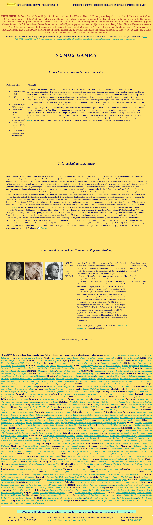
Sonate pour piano (63, 363)
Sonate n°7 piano (144, 492)
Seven (80, 404)
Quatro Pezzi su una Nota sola (77, 479)
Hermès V (135, 482)
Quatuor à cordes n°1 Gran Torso (61, 436)
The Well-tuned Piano (26, 500)
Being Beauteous (57, 425)
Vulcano (31, 477)
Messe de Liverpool (33, 425)
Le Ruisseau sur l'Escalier (56, 399)
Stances (32, 430)
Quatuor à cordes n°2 (81, 441)
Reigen (122, 373)
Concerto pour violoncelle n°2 (53, 492)
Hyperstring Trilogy (31, 446)
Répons (139, 381)
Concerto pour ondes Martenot (78, 430)
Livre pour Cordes (33, 381)
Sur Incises (69, 384)
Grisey (14, 207)
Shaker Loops (73, 358)
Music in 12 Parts (108, 410)
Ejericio (16, 461)
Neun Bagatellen (102, 389)
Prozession (98, 467)
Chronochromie (82, 451)
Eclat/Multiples (7, 381)
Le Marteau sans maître (44, 379)
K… (118, 446)
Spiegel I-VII (88, 389)
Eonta (57, 498)
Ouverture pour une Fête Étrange (49, 438)
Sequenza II (134, 366)
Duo (106, 479)
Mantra (59, 487)
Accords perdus (21, 420)
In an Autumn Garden (115, 490)
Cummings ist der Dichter (53, 381)
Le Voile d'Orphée (17, 425)
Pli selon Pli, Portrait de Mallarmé (135, 379)
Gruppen (132, 485)
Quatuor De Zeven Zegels (22, 412)
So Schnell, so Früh (116, 399)
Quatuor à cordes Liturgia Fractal (127, 467)
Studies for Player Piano (50, 456)
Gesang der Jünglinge (104, 485)
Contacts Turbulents (24, 498)
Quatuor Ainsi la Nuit (142, 402)
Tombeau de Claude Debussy (113, 459)
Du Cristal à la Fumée (109, 477)
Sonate (108, 438)
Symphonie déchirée (9, 410)
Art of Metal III (20, 477)
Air (44, 436)
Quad (8, 402)
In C (147, 472)
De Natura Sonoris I (143, 464)
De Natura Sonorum (61, 461)
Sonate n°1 (6, 412)
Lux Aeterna (57, 441)
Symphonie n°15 (63, 391)
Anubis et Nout (35, 420)
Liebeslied (72, 456)
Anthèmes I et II (50, 384)
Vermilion (5, 479)
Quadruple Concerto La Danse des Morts (107, 415)
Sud (108, 474)
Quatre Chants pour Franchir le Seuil (74, 420)
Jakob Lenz (102, 472)
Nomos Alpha (67, 498)
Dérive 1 (147, 381)
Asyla (137, 358)
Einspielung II (76, 459)
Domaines (20, 381)
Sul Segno (65, 448)
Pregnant (5, 430)
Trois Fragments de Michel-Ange (33, 376)
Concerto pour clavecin (93, 412)
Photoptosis (20, 503)
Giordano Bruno (44, 410)
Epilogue (138, 417)
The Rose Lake (99, 492)
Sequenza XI (113, 368)
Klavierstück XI (120, 485)
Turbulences (138, 446)
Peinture (139, 397)
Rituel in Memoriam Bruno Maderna (95, 381)
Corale (65, 368)
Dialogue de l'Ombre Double (23, 384)
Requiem (148, 397)
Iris (97, 448)
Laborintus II (145, 366)
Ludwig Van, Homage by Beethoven (30, 433)
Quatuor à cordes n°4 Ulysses (24, 417)
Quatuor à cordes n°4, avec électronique (85, 422)
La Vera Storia (75, 368)
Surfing (115, 373)
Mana (40, 371)
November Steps (27, 490)
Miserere (117, 412)
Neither (53, 407)
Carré (148, 485)
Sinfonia (27, 368)
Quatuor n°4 (146, 355)
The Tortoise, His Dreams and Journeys (52, 500)
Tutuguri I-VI (113, 472)
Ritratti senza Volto (143, 487)
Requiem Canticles (96, 487)
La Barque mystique (86, 454)
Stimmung (42, 487)
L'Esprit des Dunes (103, 454)
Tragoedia (98, 371)
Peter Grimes (89, 384)
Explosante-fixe (71, 381)
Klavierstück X (30, 487)
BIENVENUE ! (136, 520)
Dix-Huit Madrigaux (93, 407)
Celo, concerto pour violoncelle (25, 402)
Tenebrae (21, 428)
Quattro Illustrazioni (55, 479)
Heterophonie (130, 430)
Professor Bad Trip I (54, 477)
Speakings (121, 422)
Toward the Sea (143, 490)
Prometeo (13, 459)
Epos (130, 404)
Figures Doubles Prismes (108, 379)
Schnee (131, 355)
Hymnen (51, 487)
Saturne (80, 399)
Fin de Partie (22, 436)
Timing (52, 386)
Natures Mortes (120, 420)
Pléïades (141, 498)
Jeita (122, 363)
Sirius (66, 487)
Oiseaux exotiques (66, 451)
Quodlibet (87, 459)
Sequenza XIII (126, 368)
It (150, 363)
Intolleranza (83, 456)
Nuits (87, 498)
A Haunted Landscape (124, 394)
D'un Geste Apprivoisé (65, 386)
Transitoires (113, 417)
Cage (134, 205)
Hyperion (66, 446)
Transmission (143, 363)
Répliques (75, 448)
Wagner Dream (109, 422)
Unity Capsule (124, 407)
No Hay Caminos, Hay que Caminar (34, 459)
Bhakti (29, 422)
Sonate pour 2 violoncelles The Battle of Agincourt (68, 415)
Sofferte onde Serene (125, 456)
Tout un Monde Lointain (90, 402)
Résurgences (98, 404)
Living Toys (129, 358)
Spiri (42, 399)
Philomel (120, 360)
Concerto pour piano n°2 (82, 410)
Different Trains (73, 472)
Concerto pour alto (55, 482)
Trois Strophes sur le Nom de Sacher (116, 402)
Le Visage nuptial (102, 376)
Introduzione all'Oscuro (11, 485)
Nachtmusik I (63, 459)
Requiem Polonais (9, 467)
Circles (116, 366)
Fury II (13, 479)
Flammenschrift (8, 394)
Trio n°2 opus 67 (133, 389)
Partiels (66, 417)
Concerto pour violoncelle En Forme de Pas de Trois (118, 500)
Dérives (50, 417)
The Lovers (38, 363)
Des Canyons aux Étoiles (135, 451)
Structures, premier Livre (21, 379)
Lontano (67, 441)
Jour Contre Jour (99, 417)
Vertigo (59, 371)
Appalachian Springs (35, 394)
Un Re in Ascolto (89, 368)
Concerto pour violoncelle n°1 (31, 391)
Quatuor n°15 (77, 391)
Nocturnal (111, 495)
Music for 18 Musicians (55, 472)
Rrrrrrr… (58, 433)
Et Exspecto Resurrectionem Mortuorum (107, 451)
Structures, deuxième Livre (67, 379)
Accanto (79, 436)
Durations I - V (25, 407)
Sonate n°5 (67, 495)
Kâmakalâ (36, 404)
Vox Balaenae (80, 394)
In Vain (109, 420)
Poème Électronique (97, 495)
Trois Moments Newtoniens (94, 474)
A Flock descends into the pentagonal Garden (76, 490)
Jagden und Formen (128, 472)
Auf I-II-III (57, 360)
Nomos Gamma (97, 498)
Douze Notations (63, 376)
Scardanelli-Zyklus (110, 425)
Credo (29, 461)
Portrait (43, 228)
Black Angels (67, 394)
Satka (52, 371)
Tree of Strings (88, 373)
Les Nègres (68, 438)
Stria (113, 391)
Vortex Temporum (50, 420)
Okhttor (67, 371)
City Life (85, 472)
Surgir (87, 399)
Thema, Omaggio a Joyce (91, 366)
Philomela (24, 399)
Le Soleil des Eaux (134, 376)
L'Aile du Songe (126, 477)
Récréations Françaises (36, 467)
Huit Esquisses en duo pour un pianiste (127, 474)
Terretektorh (79, 498)
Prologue (75, 417)
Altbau (82, 467)
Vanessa (29, 363)
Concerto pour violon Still (28, 479)
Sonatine (75, 376)
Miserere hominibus (67, 428)
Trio (97, 373)
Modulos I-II (6, 461)
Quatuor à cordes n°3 (136, 384)
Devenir (104, 399)
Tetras (148, 498)
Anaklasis (78, 464)
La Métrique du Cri (142, 428)
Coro (46, 368)
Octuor (139, 420)
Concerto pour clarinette (82, 363)
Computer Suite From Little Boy (45, 474)
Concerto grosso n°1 (36, 482)
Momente (19, 487)
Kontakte (141, 485)
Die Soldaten (89, 500)
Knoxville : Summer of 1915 (13, 363)
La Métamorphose (81, 438)
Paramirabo (140, 495)
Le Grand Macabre (131, 441)
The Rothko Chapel (41, 407)
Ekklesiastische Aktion (35, 503)
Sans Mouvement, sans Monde (46, 454)
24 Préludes (131, 459)
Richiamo (137, 404)
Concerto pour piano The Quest (23, 472)
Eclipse (16, 490)
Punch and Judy (111, 371)
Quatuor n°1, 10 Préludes (116, 355)
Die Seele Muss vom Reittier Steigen (41, 428)
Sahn (46, 371)
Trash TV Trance (82, 477)
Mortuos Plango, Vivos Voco (13, 422)
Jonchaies (131, 498)
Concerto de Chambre (112, 441)
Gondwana (72, 454)
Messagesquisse (118, 381)
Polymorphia (128, 464)
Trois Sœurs (62, 404)
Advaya (64, 422)
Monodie (101, 420)
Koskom (78, 397)
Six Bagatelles (119, 438)
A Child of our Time (83, 492)
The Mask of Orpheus (60, 373)
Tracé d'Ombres (18, 366)
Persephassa (110, 498)
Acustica (9, 433)
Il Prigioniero (56, 397)
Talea (11, 420)
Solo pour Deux (126, 417)
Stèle (13, 436)
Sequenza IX (55, 368)
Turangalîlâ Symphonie (24, 451)
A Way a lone (130, 490)
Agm (24, 373)
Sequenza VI (17, 368)
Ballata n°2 (31, 410)
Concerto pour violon (107, 358)
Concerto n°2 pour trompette (104, 430)
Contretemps (89, 360)
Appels (32, 438)
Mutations (63, 474)
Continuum (96, 441)
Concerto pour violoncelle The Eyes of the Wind (109, 482)
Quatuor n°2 (109, 360)
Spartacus (94, 433)
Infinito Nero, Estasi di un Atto (35, 485)
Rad (76, 467)
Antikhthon (121, 498)
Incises (61, 384)
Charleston (6, 366)
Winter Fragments (119, 454)
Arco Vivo (104, 397)
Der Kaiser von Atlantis (126, 492)
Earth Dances (75, 373)
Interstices (116, 428)
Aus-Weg (131, 420)
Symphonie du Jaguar (18, 464)
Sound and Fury (107, 446)
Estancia (67, 410)
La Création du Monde (80, 461)
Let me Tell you (7, 358)
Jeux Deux (45, 446)
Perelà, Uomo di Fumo (48, 402)
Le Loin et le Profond (43, 360)
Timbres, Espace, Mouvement (13, 404)
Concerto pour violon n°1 (128, 410)
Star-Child (92, 394)
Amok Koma (69, 477)
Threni (85, 487)
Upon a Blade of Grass (124, 487)
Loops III (88, 428)
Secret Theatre (44, 373)
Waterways (100, 490)
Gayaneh (85, 433)
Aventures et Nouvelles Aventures (28, 441)
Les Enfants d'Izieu (91, 397)
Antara (53, 366)
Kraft (53, 443)
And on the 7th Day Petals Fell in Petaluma (116, 461)
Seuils (16, 397)
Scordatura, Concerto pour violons (59, 389)
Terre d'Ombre (134, 454)
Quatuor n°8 (50, 391)
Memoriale (5, 384)
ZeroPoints (72, 404)
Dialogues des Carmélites (21, 469)
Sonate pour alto (91, 391)
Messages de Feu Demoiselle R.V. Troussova (127, 433)
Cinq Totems (81, 482)
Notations (130, 381)
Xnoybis (100, 479)
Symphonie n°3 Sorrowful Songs (58, 412)
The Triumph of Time (127, 371)
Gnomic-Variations (106, 394)
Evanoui (93, 438)
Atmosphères (140, 438)
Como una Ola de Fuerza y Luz (103, 456)
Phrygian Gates (59, 358)
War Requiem (120, 384)
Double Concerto (91, 386)
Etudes (148, 441)
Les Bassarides (71, 425)
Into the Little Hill (65, 366)
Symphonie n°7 (85, 425)
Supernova (132, 391)
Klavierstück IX (7, 487)
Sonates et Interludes (10, 386)
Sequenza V (6, 368)
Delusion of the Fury (143, 461)
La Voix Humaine (55, 469)
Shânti (45, 404)
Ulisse (65, 397)
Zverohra (47, 448)
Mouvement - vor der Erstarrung (123, 436)
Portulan (22, 456)
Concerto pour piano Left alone (28, 358)
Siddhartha (129, 495)
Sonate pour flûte (39, 469)
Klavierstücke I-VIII (85, 485)
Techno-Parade (145, 391)
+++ (145, 37)
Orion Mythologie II (75, 407)
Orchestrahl (21, 360)
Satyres (141, 459)
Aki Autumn (51, 490)
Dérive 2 (39, 384)
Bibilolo (29, 454)
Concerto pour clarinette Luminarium (27, 448)
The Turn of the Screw (105, 384)
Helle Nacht (14, 399)
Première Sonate (87, 376)
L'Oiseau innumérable (38, 464)
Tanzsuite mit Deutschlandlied (96, 436)
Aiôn (93, 479)
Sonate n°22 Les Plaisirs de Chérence (30, 415)
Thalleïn (5, 500)
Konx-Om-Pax (115, 479)
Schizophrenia (7, 477)
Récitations (78, 360)
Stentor (92, 448)
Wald (137, 355)
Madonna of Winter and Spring (46, 422)
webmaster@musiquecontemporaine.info (67, 520)
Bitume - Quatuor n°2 (56, 467)
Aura (60, 443)
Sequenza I (107, 366)
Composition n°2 (54, 495)
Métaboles (74, 402)
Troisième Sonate (88, 379)
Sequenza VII (37, 368)
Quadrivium (77, 446)
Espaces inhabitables (110, 363)
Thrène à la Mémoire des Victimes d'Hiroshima (103, 464)
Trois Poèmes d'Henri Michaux (129, 443)
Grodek (16, 376)
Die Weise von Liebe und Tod (13, 495)
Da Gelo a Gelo (55, 485)
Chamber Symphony (88, 358)
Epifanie (124, 366)
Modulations (85, 417)
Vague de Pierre (54, 464)
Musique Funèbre (107, 443)
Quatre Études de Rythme (47, 451)
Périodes (58, 417)
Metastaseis (48, 498)
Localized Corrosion (102, 428)
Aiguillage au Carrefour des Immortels (105, 469)
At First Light (43, 366)
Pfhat (124, 479)
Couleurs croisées (81, 469)
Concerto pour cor (125, 386)
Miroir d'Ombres (112, 404)
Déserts (84, 495)
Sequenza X (102, 368)
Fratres (36, 461)
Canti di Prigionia (41, 397)
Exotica (49, 433)
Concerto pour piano (28, 386)
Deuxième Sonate (118, 376)
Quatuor (147, 477)
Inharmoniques (75, 474)
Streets (148, 446)
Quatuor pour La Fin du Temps (123, 448)
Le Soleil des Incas (126, 397)
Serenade (22, 371)
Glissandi (130, 438)
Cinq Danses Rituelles (54, 430)
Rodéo (48, 394)
